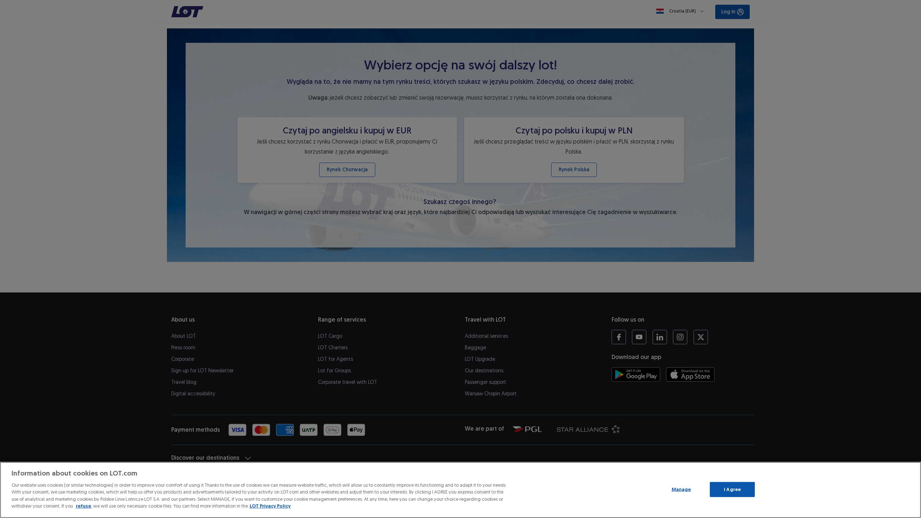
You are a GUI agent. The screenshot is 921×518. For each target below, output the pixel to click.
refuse (83, 506)
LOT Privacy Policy (270, 506)
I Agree (732, 489)
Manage (681, 489)
